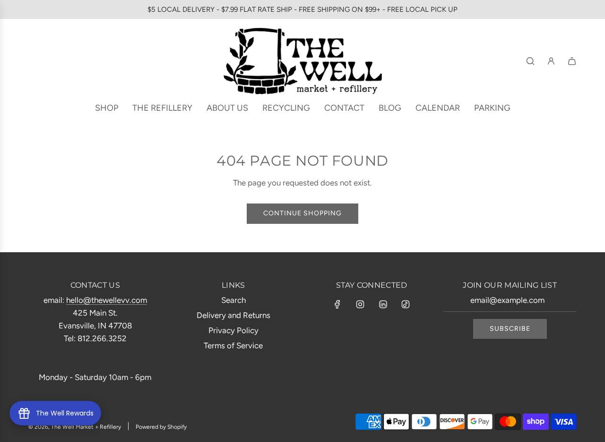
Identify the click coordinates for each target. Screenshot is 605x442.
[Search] (530, 61)
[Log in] (551, 61)
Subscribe (510, 329)
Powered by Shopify (161, 427)
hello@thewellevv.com (106, 300)
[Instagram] (360, 304)
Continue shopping (302, 213)
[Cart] (572, 61)
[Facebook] (337, 304)
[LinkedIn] (382, 304)
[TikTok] (405, 304)
